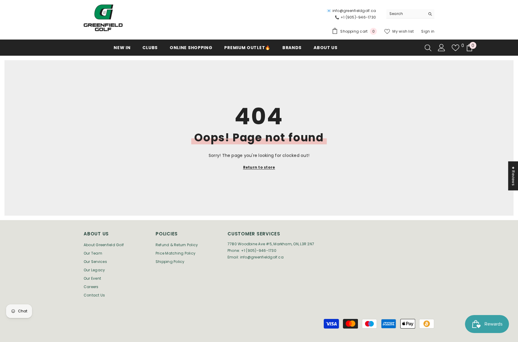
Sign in (427, 31)
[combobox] (405, 13)
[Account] (441, 47)
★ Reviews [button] (513, 176)
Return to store (259, 167)
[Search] (410, 14)
